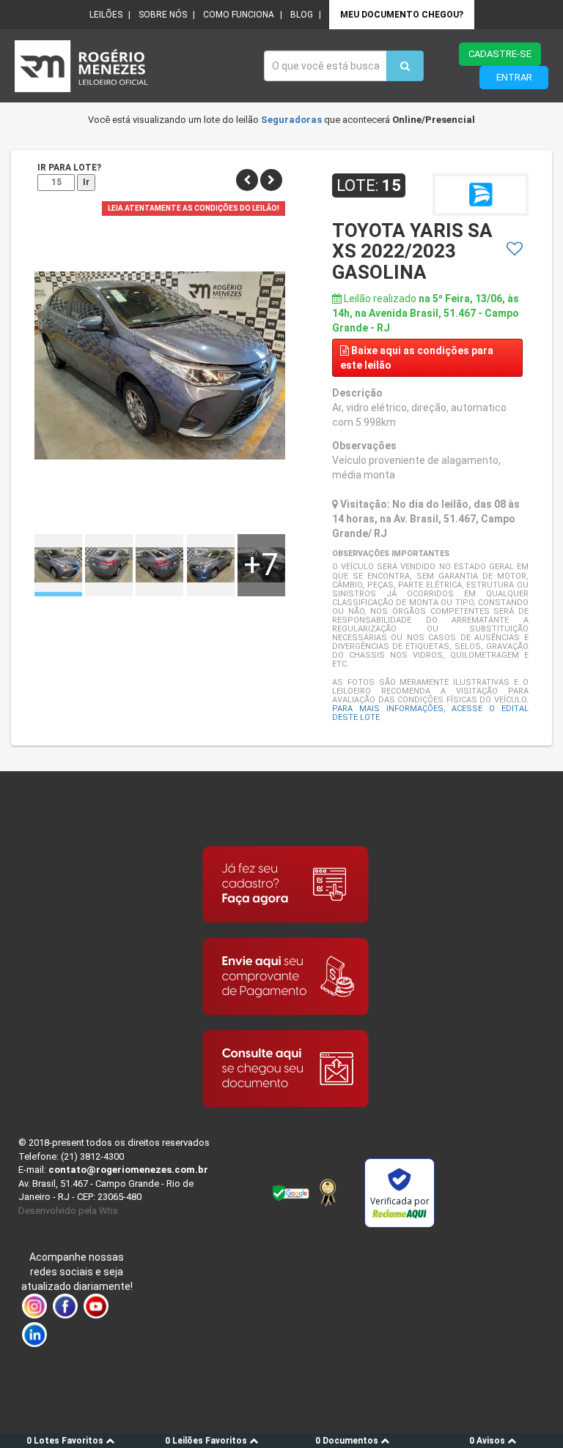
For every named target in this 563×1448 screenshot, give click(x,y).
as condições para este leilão (416, 358)
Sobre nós (163, 15)
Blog (301, 15)
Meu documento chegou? (401, 15)
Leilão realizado (425, 313)
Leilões (105, 15)
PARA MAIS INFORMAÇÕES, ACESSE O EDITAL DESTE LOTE (430, 713)
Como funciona (238, 15)
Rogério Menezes (132, 66)
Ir (86, 182)
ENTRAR (514, 77)
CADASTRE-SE (499, 53)
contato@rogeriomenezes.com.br (128, 1169)
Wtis (108, 1210)
